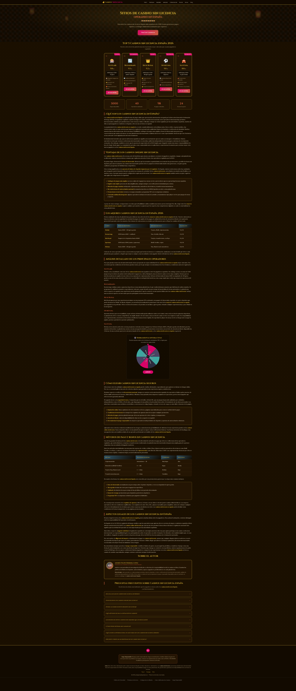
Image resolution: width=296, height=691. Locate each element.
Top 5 (145, 2)
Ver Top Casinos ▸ (148, 32)
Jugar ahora (112, 92)
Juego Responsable (177, 680)
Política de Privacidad (119, 680)
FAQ (191, 2)
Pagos (181, 2)
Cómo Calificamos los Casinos (162, 680)
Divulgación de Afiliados (146, 680)
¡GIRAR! (148, 372)
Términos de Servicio (132, 680)
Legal (186, 2)
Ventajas (151, 2)
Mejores (158, 2)
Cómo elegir (173, 2)
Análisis (165, 2)
